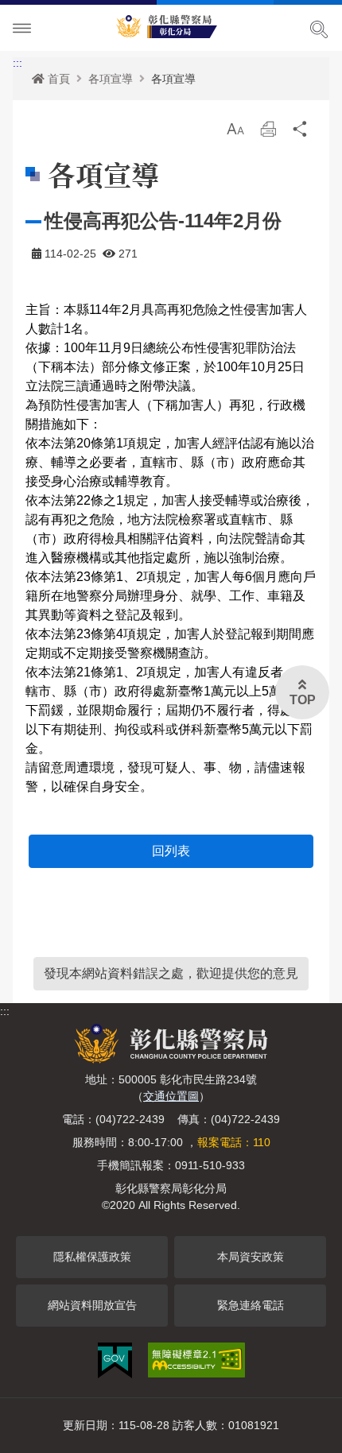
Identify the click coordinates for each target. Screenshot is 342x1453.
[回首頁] (171, 24)
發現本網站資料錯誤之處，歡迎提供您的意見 (171, 973)
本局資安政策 (250, 1256)
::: (17, 62)
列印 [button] (268, 133)
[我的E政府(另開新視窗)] (115, 1360)
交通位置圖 (171, 1096)
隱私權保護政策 (92, 1256)
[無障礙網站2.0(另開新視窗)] (196, 1360)
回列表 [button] (171, 851)
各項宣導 (110, 78)
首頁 (59, 78)
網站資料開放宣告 (92, 1305)
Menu (22, 29)
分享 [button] (301, 133)
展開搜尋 (319, 29)
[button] (235, 129)
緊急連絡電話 (250, 1305)
